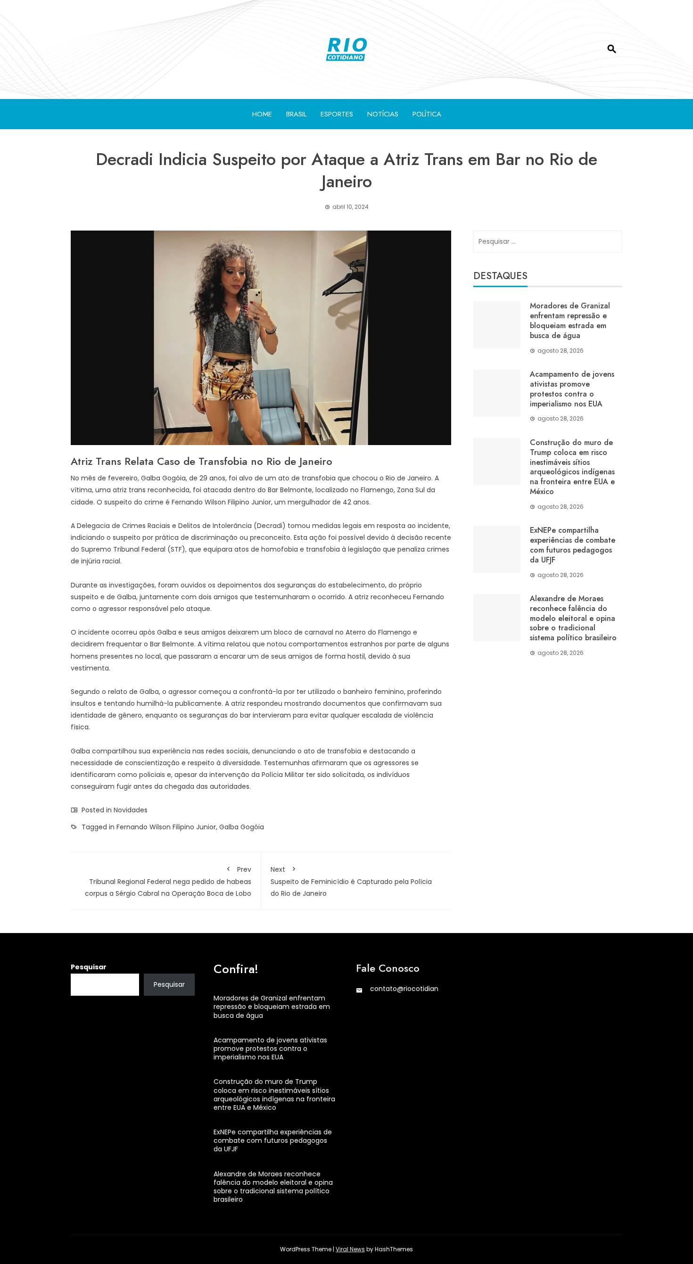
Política (426, 114)
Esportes (337, 114)
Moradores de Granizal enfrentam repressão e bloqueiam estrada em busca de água (570, 320)
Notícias (382, 114)
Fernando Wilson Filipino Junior (166, 827)
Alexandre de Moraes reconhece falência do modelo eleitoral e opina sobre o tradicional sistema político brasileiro (573, 618)
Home (262, 114)
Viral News (350, 1249)
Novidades (131, 810)
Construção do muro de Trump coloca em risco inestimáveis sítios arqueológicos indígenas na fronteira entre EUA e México (572, 467)
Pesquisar (89, 967)
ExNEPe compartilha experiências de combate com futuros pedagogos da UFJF (572, 545)
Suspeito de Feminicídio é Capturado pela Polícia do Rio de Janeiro (351, 881)
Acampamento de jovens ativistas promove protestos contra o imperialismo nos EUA (572, 389)
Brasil (296, 114)
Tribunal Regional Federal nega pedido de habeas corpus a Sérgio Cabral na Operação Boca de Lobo (168, 881)
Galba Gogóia (241, 827)
